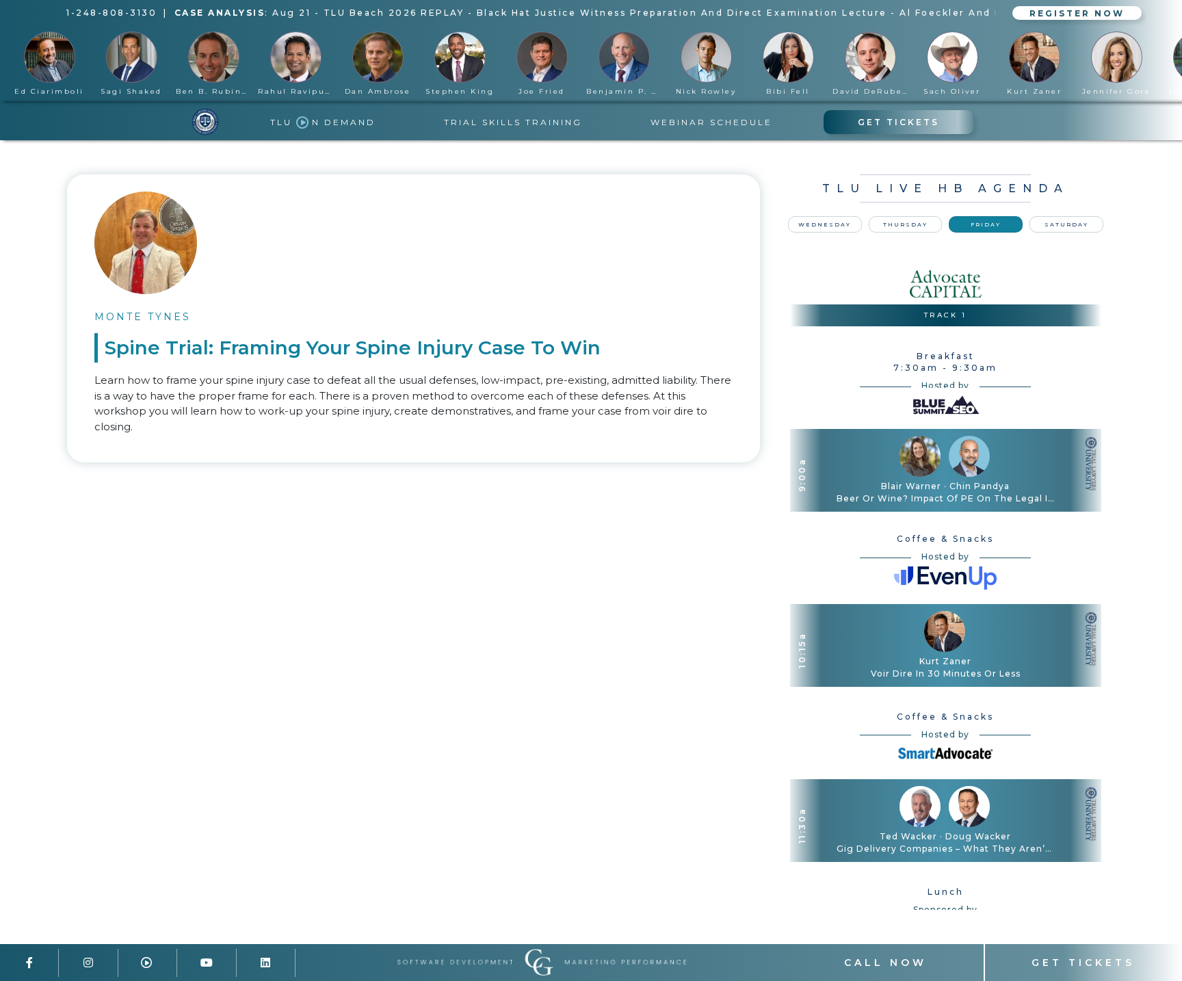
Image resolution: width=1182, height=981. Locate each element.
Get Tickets (898, 122)
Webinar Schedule (711, 122)
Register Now (1077, 13)
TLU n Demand (323, 122)
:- (622, 13)
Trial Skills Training (513, 122)
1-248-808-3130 (111, 13)
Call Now (885, 962)
